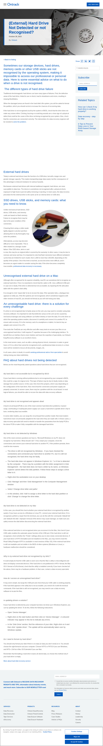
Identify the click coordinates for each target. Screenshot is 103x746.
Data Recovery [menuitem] (8, 711)
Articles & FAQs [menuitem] (57, 719)
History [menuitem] (77, 714)
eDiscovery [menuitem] (7, 719)
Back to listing (10, 60)
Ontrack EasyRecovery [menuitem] (35, 711)
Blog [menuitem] (53, 711)
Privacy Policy (62, 690)
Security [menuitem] (78, 719)
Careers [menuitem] (78, 722)
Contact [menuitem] (78, 711)
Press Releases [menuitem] (57, 714)
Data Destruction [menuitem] (9, 714)
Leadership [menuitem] (79, 717)
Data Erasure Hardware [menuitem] (35, 719)
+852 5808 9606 (93, 4)
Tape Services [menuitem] (8, 717)
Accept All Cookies (77, 742)
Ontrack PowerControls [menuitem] (35, 714)
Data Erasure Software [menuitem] (34, 717)
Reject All (77, 736)
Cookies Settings (76, 731)
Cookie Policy (47, 732)
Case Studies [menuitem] (56, 717)
